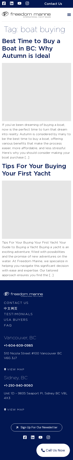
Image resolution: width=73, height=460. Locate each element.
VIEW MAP (15, 369)
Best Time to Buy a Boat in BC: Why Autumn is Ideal (31, 48)
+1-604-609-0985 (18, 345)
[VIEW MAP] (5, 369)
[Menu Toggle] (69, 15)
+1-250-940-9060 (18, 385)
